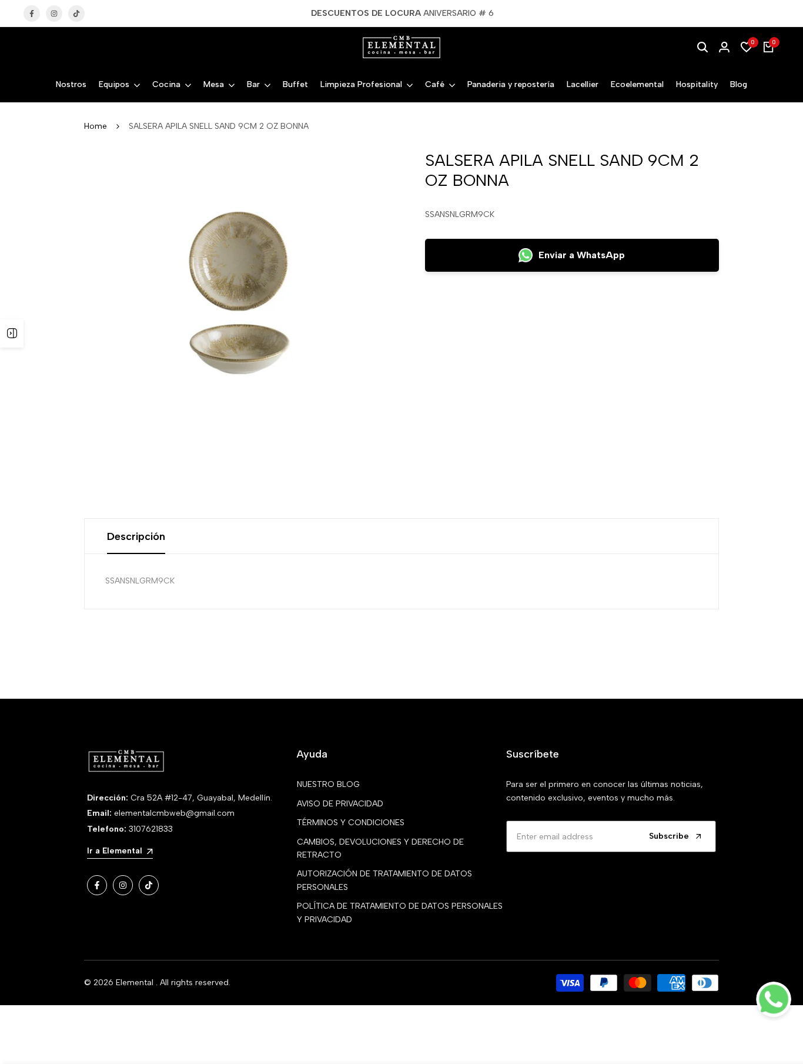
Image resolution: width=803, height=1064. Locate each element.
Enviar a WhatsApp (581, 255)
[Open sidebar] (12, 333)
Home (95, 126)
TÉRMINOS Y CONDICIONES (350, 823)
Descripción (136, 536)
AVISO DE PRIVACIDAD (340, 804)
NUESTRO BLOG (328, 784)
